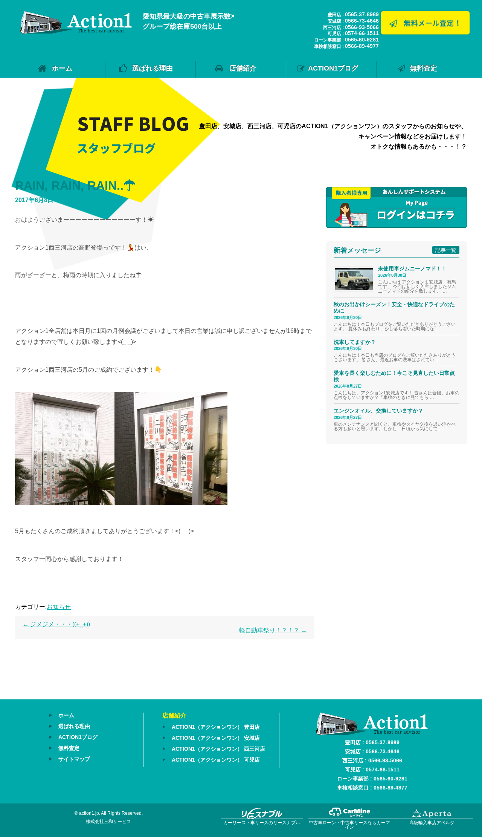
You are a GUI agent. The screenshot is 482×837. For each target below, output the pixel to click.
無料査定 (423, 68)
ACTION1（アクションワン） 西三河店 (218, 748)
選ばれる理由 (152, 68)
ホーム (62, 68)
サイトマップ (74, 759)
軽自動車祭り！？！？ (273, 630)
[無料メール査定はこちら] (425, 32)
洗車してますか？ (355, 342)
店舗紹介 (242, 68)
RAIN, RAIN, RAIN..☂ (75, 185)
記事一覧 (445, 250)
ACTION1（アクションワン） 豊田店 (216, 727)
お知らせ (59, 607)
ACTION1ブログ (333, 68)
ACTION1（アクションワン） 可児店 (216, 759)
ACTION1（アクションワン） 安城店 (216, 737)
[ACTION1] (76, 32)
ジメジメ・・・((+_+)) (56, 624)
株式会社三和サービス (108, 821)
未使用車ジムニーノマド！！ (412, 268)
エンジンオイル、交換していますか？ (378, 411)
